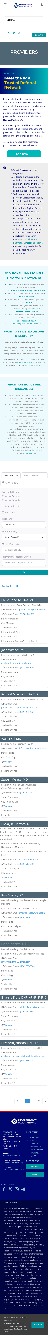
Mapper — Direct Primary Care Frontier (27, 290)
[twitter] (10, 1189)
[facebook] (4, 1189)
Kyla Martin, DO (12, 895)
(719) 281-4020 (27, 712)
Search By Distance (11, 492)
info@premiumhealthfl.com (32, 748)
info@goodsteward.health (32, 912)
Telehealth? (7, 518)
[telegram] (23, 1189)
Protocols (34, 1140)
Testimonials (35, 1146)
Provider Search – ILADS (26, 312)
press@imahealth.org (12, 1155)
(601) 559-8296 (27, 667)
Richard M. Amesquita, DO (19, 694)
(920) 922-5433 (27, 792)
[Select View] (17, 586)
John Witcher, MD (13, 650)
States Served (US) (11, 531)
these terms (30, 453)
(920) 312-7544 (27, 1011)
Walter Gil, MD (11, 738)
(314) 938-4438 (27, 1060)
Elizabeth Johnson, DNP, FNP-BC (23, 1043)
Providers (34, 1143)
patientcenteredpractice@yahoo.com (19, 707)
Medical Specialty (10, 544)
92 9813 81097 (27, 614)
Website (8, 761)
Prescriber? (11, 512)
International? (12, 506)
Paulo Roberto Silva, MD (17, 600)
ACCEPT (37, 1324)
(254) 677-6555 (27, 917)
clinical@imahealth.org (13, 1162)
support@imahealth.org (13, 1169)
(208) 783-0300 (27, 966)
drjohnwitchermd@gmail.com (16, 663)
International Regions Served (16, 556)
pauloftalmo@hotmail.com (32, 609)
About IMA (34, 1137)
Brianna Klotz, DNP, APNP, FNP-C (23, 997)
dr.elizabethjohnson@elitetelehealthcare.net (23, 1056)
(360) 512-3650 (27, 864)
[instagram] (17, 1189)
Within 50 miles (12, 496)
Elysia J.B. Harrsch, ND (16, 824)
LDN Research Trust (26, 321)
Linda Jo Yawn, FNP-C (15, 944)
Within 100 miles (13, 500)
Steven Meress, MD (14, 779)
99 (39, 1101)
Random (6, 586)
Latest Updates (36, 1150)
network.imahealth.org (29, 362)
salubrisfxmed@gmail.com (32, 1007)
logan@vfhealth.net (28, 859)
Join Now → (24, 153)
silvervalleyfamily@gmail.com (15, 961)
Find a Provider (26, 296)
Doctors (28, 302)
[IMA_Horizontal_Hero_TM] (24, 4)
